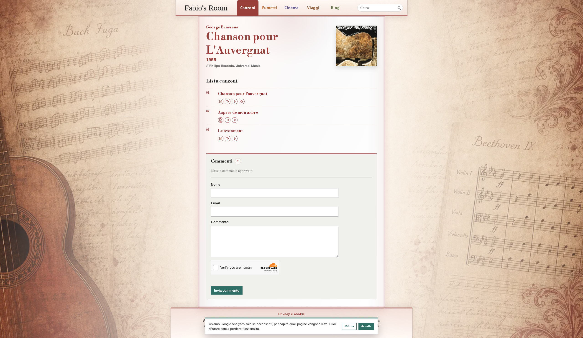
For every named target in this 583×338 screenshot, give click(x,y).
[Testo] (221, 101)
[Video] (235, 101)
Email (215, 203)
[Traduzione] (227, 101)
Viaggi (313, 7)
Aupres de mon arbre (238, 112)
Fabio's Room (205, 8)
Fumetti (269, 7)
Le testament (230, 130)
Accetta (366, 326)
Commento (219, 222)
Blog (335, 7)
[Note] (242, 101)
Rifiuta (349, 326)
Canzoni (248, 7)
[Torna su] (238, 161)
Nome (215, 184)
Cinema (291, 7)
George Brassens (222, 27)
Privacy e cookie (291, 314)
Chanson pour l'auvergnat (242, 93)
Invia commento (226, 290)
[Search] (399, 8)
